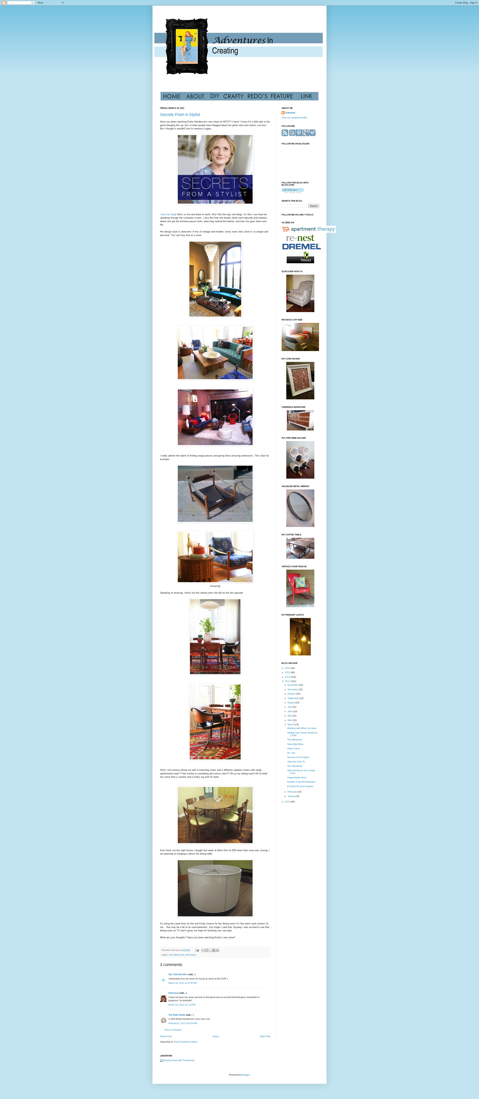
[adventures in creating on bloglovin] (293, 192)
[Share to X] (210, 950)
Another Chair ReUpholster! (301, 782)
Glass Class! (293, 748)
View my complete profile (294, 117)
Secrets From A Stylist (180, 114)
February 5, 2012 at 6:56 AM (182, 1023)
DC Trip (291, 753)
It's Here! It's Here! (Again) (300, 786)
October (292, 694)
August (291, 702)
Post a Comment (173, 1030)
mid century (191, 955)
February (292, 791)
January (292, 796)
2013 (288, 672)
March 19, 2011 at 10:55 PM (182, 983)
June (290, 711)
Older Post (265, 1036)
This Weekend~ (295, 766)
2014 (288, 668)
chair (171, 955)
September (293, 698)
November (293, 689)
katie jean (173, 993)
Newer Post (166, 1036)
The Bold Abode (176, 1015)
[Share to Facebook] (214, 950)
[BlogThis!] (207, 950)
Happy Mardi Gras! (296, 777)
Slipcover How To (296, 761)
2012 (288, 677)
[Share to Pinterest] (217, 950)
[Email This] (203, 950)
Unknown (290, 112)
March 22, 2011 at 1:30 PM (181, 1004)
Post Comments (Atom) (185, 1042)
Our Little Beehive (177, 974)
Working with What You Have (302, 728)
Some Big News (295, 744)
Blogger (246, 1075)
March (291, 724)
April (290, 720)
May (290, 715)
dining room (179, 955)
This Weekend (294, 739)
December (293, 685)
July (290, 707)
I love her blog (167, 214)
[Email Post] (197, 950)
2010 (288, 801)
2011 (288, 681)
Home (216, 1036)
